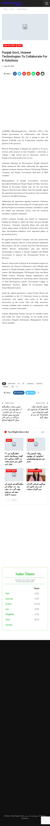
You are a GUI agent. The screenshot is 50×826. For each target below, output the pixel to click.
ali (18, 383)
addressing (11, 383)
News (19, 45)
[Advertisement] (25, 102)
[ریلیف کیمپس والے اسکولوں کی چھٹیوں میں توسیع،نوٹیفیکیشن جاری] (36, 444)
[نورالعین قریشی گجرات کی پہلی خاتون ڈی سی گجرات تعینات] (36, 474)
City (12, 386)
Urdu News (11, 471)
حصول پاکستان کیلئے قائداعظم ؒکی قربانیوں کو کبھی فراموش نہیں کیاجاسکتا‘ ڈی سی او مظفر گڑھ (38, 412)
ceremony (30, 383)
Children (5, 386)
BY (23, 383)
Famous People (35, 471)
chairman (39, 383)
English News (9, 45)
